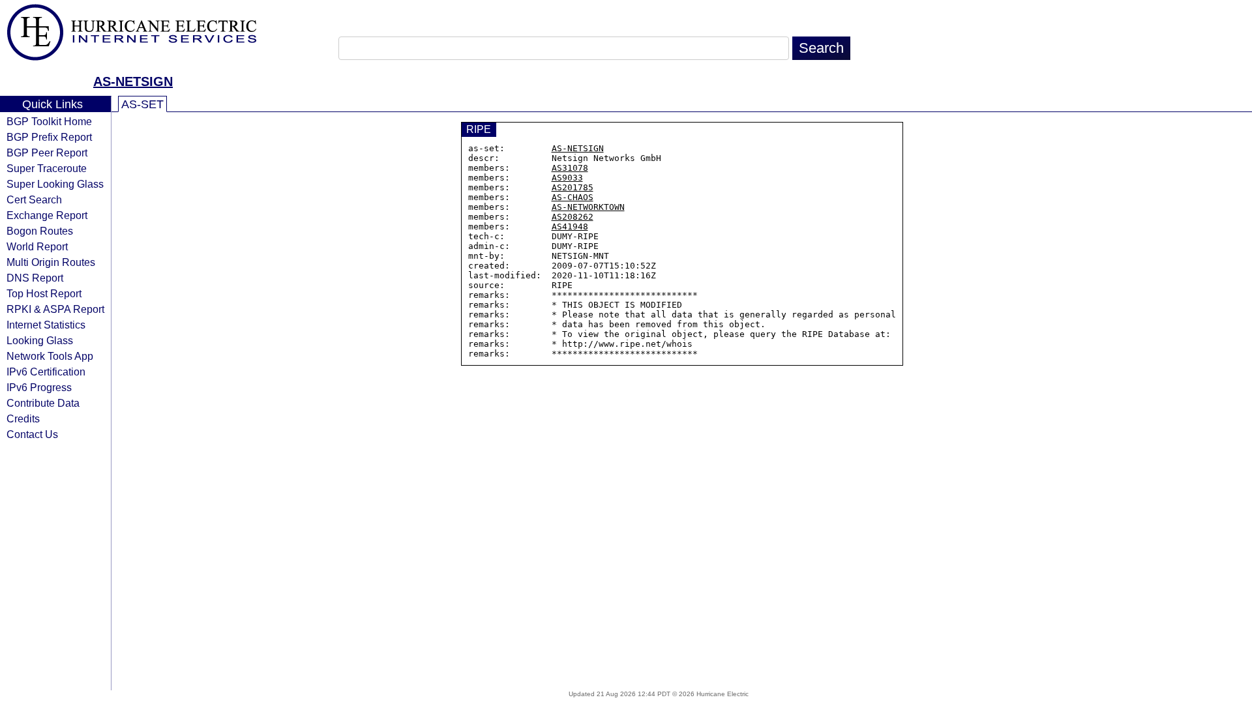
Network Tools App (50, 356)
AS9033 (567, 178)
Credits (23, 418)
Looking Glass (40, 340)
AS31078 (570, 168)
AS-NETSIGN (133, 81)
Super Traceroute (47, 168)
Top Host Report (44, 293)
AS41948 (570, 226)
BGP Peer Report (47, 152)
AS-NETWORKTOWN (588, 207)
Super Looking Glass (55, 184)
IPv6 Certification (46, 371)
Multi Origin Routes (51, 262)
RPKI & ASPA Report (55, 309)
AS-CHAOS (572, 197)
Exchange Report (47, 215)
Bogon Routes (40, 231)
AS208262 (572, 217)
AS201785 (572, 187)
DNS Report (35, 278)
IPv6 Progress (39, 387)
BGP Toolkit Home (49, 121)
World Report (37, 246)
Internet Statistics (46, 324)
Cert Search (34, 199)
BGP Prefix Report (49, 137)
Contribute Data (43, 403)
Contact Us (32, 434)
